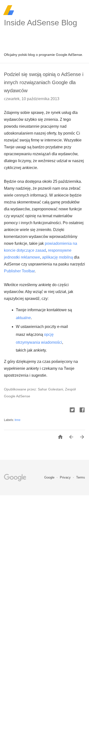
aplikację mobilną (57, 257)
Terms (80, 477)
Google (49, 477)
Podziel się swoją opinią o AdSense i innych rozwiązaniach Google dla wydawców (43, 82)
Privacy (66, 477)
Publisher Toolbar (19, 271)
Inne (18, 420)
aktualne (23, 318)
